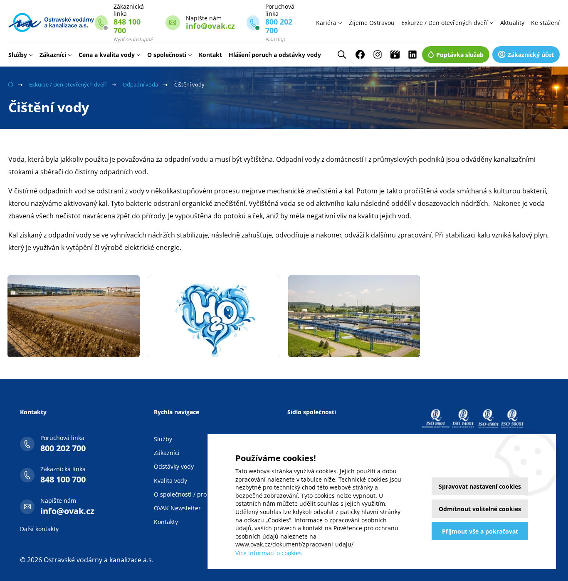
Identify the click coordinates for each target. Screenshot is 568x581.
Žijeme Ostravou (372, 23)
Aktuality (512, 23)
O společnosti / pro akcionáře (194, 494)
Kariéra (326, 23)
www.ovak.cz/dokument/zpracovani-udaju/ (294, 544)
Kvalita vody (170, 481)
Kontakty (166, 522)
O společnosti (166, 55)
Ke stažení (545, 23)
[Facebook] (360, 54)
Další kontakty (39, 529)
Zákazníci (53, 55)
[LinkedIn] (412, 54)
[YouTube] (395, 54)
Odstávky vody (174, 466)
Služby (17, 55)
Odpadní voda (140, 84)
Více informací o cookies (268, 553)
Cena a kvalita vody (107, 55)
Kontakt (210, 55)
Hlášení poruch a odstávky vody (275, 55)
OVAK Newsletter (177, 508)
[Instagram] (377, 54)
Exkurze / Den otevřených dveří (444, 23)
